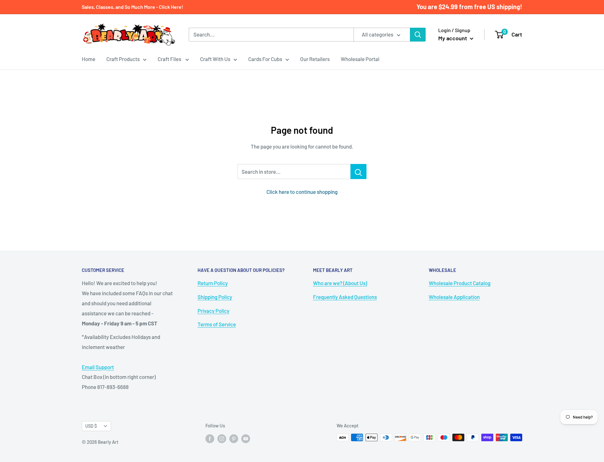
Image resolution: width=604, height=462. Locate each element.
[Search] (418, 35)
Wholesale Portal (360, 59)
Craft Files (170, 59)
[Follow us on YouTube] (245, 438)
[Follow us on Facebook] (209, 438)
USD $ (91, 426)
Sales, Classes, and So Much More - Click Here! (132, 7)
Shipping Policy (215, 297)
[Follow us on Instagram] (221, 438)
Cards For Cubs (265, 59)
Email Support (98, 367)
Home (88, 59)
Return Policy (213, 283)
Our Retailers (315, 59)
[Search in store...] (358, 171)
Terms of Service (217, 324)
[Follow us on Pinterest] (233, 438)
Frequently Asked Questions (345, 297)
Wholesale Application (454, 297)
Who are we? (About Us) (340, 283)
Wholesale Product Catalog (459, 283)
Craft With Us (215, 59)
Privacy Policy (213, 310)
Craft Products (123, 59)
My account (453, 38)
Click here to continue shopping (302, 192)
